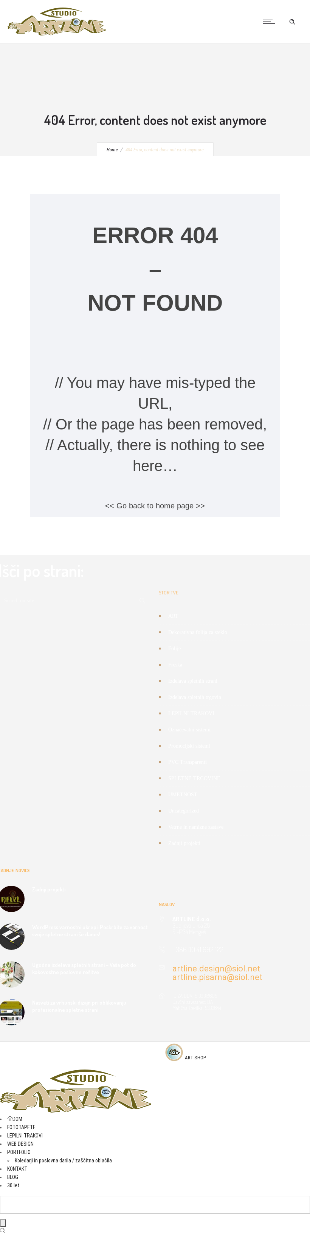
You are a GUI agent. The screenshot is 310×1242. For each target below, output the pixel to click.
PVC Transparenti (187, 762)
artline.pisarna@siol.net (217, 977)
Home (112, 149)
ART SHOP (195, 1057)
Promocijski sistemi (189, 746)
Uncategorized (183, 811)
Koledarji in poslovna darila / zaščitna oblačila (63, 1160)
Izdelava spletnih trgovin (194, 697)
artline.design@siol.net (216, 968)
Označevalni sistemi (189, 730)
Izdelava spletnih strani (192, 681)
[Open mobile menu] (270, 21)
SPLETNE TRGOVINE (194, 778)
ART (173, 616)
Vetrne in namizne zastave (195, 827)
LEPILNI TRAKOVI (191, 713)
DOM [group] (17, 1119)
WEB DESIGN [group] (20, 1144)
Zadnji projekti (184, 843)
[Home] (57, 34)
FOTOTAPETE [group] (21, 1127)
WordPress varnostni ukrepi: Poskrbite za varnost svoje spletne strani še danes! (89, 930)
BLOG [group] (12, 1177)
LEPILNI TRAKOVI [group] (25, 1136)
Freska (175, 665)
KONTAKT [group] (17, 1169)
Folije (174, 648)
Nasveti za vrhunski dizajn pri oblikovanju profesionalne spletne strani (79, 1006)
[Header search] (292, 22)
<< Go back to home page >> (155, 506)
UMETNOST (182, 794)
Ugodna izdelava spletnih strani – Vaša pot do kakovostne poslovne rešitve (84, 968)
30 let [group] (13, 1185)
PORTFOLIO (19, 1152)
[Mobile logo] (75, 1111)
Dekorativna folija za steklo (197, 632)
